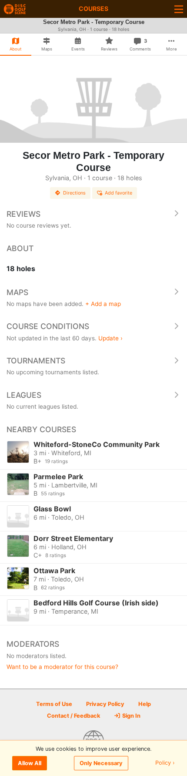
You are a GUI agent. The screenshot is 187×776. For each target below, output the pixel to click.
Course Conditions (48, 326)
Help (144, 704)
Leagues (24, 395)
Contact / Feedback (73, 715)
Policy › (165, 763)
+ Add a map (103, 303)
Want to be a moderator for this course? (62, 666)
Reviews (23, 213)
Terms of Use (54, 704)
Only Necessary (101, 763)
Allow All (29, 763)
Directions (74, 193)
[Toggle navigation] (179, 8)
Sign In (130, 715)
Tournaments (36, 360)
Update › (110, 338)
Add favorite (118, 193)
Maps (17, 292)
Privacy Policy (105, 704)
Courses (93, 8)
